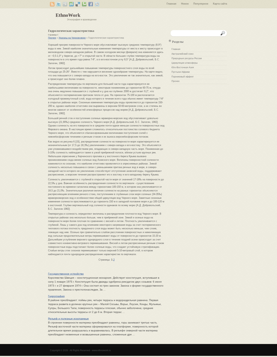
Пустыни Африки (180, 72)
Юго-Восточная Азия (182, 67)
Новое (185, 3)
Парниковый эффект (182, 76)
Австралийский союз (182, 54)
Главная (171, 3)
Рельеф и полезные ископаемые (68, 318)
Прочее (52, 38)
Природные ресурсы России (186, 58)
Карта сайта (220, 3)
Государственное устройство (66, 273)
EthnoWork (68, 15)
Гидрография (56, 296)
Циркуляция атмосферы (184, 63)
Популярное (200, 3)
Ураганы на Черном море (72, 38)
